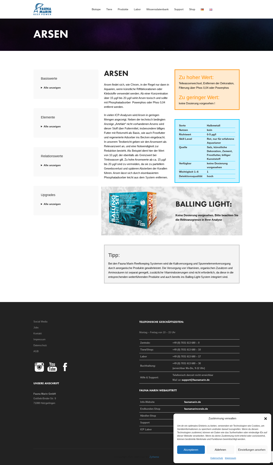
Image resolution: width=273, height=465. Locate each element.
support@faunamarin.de (195, 379)
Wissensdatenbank (157, 9)
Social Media (40, 321)
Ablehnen (220, 449)
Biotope (96, 9)
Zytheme (154, 457)
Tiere (109, 9)
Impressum (230, 458)
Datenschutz (216, 458)
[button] (265, 418)
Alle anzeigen (52, 87)
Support (178, 9)
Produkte (123, 9)
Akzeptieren (191, 449)
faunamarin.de (192, 402)
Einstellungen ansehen (251, 449)
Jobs (36, 327)
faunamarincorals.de (196, 408)
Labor (137, 9)
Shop (192, 9)
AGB (36, 351)
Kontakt (37, 333)
